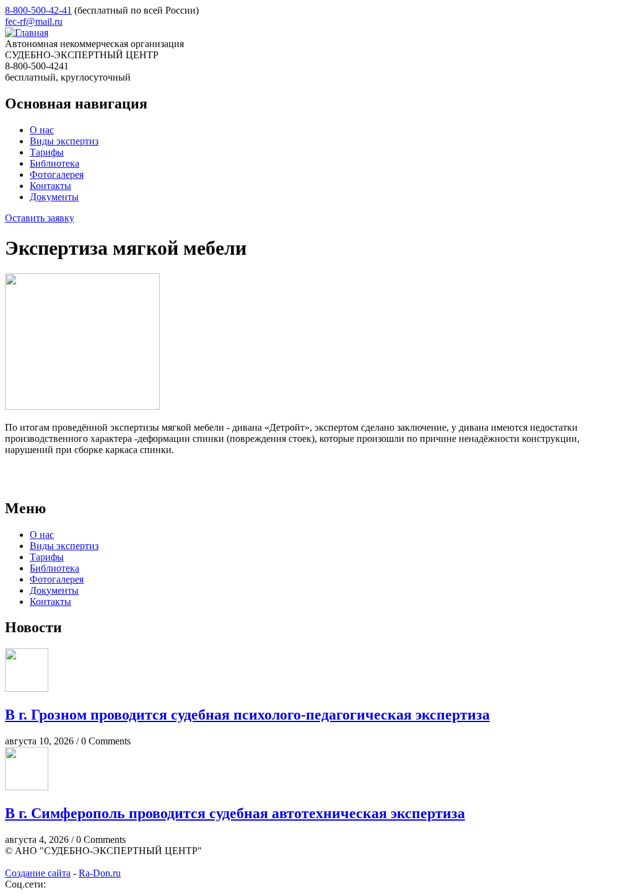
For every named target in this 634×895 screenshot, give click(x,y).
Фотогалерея (57, 174)
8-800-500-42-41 (38, 10)
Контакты (50, 185)
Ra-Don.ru (100, 873)
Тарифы (47, 152)
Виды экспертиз (64, 141)
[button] (82, 406)
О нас (42, 130)
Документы (54, 197)
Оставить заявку (39, 218)
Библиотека (54, 163)
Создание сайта (38, 873)
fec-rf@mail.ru (34, 21)
